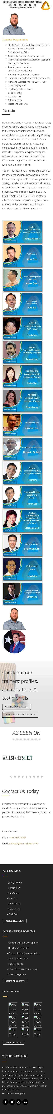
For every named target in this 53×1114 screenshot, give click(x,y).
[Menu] (50, 5)
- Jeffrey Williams (14, 882)
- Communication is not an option (23, 953)
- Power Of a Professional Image (22, 969)
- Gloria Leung (13, 909)
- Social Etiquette (15, 963)
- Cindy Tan (12, 914)
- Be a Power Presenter (18, 948)
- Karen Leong (13, 903)
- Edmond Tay (13, 887)
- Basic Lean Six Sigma (17, 958)
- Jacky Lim (12, 898)
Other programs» (15, 981)
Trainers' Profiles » (16, 707)
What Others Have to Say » (20, 714)
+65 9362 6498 (18, 837)
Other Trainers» (14, 921)
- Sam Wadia (13, 893)
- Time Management (16, 974)
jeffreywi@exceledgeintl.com (23, 843)
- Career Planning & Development (23, 942)
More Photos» (13, 1043)
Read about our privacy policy (13, 1093)
